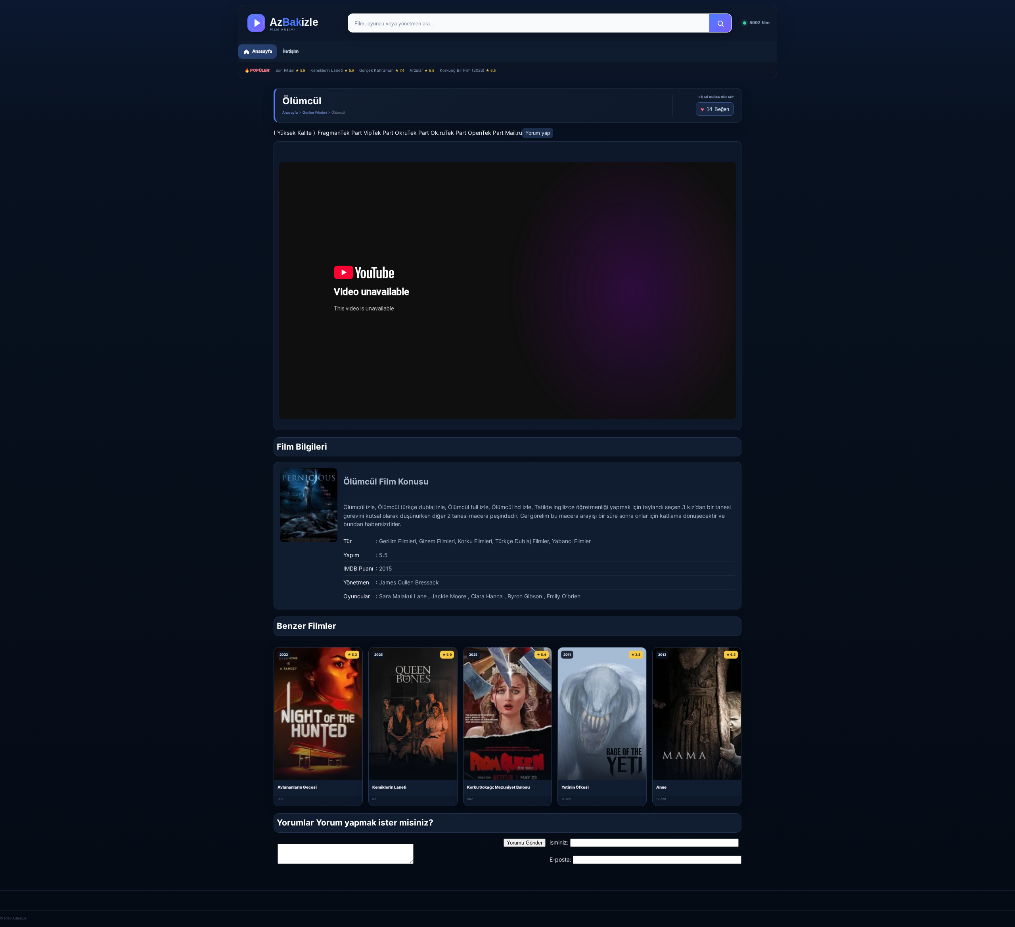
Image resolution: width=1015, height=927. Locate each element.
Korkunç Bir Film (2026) (468, 70)
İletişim (291, 51)
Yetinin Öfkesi (575, 787)
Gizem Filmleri (437, 541)
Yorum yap (537, 133)
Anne (661, 787)
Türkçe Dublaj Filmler (522, 541)
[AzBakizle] (291, 23)
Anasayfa (290, 112)
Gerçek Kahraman (381, 70)
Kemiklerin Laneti (332, 70)
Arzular (422, 70)
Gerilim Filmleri (315, 112)
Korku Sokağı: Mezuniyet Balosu (498, 787)
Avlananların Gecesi (297, 787)
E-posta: (560, 859)
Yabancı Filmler (571, 541)
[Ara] (720, 23)
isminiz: (559, 842)
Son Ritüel (290, 70)
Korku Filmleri (475, 541)
